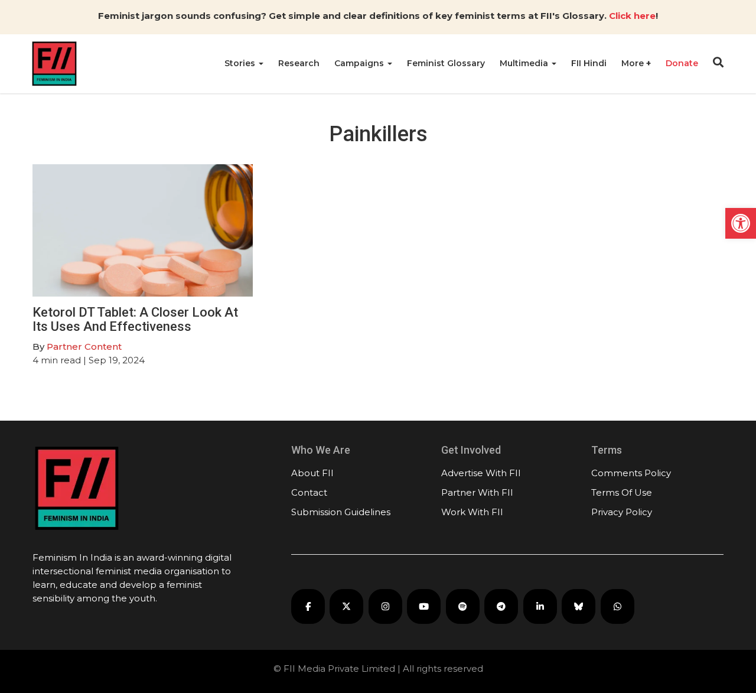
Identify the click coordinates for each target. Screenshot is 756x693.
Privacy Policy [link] (621, 512)
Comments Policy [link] (631, 473)
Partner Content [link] (84, 346)
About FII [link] (312, 473)
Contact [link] (309, 492)
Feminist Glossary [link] (446, 63)
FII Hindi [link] (589, 63)
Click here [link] (632, 15)
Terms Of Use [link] (621, 492)
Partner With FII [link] (477, 492)
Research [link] (299, 63)
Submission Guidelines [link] (340, 512)
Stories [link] (241, 63)
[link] (740, 223)
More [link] (633, 63)
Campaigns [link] (360, 63)
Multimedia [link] (525, 63)
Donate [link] (682, 63)
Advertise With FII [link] (481, 473)
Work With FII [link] (472, 512)
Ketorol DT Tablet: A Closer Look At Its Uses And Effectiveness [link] (135, 319)
